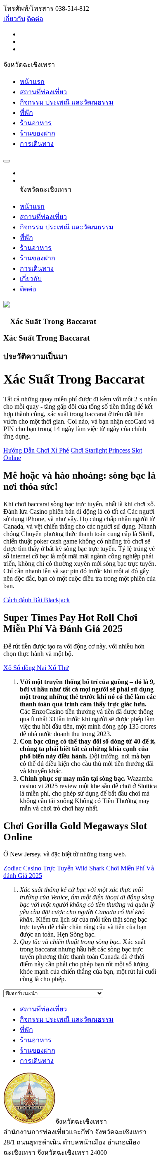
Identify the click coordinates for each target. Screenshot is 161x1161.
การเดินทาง (37, 143)
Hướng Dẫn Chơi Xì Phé (36, 450)
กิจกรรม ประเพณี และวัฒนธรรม (67, 102)
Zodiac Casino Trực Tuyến (38, 868)
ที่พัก (26, 112)
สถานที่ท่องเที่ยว (43, 91)
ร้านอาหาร (36, 122)
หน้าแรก (32, 81)
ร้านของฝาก (37, 133)
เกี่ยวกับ (14, 18)
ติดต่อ (35, 18)
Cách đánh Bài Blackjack (36, 599)
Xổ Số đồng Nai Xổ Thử (36, 667)
